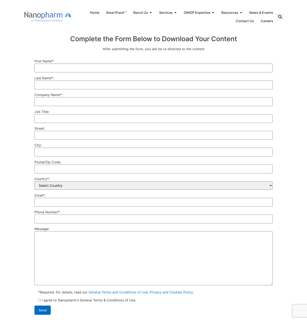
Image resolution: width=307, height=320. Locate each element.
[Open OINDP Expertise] (213, 12)
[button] (280, 16)
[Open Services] (175, 12)
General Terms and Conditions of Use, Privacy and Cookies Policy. (141, 292)
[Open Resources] (241, 12)
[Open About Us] (150, 12)
